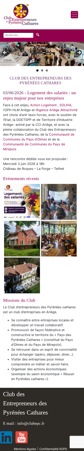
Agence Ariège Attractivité (57, 110)
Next (79, 53)
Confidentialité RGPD (53, 449)
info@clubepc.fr (30, 423)
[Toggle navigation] (74, 14)
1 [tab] (37, 70)
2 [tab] (42, 70)
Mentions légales (25, 449)
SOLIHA (65, 105)
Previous (5, 53)
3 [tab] (47, 70)
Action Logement (43, 105)
